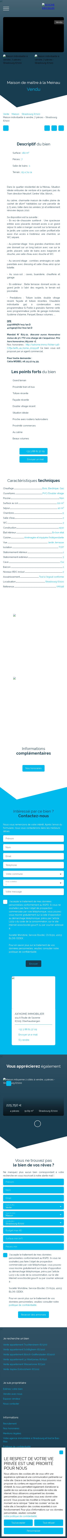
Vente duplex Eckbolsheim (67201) (21, 1369)
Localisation (9, 1221)
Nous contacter (11, 1403)
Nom (8, 847)
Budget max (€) (14, 1230)
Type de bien (10, 1213)
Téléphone (11, 865)
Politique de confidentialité (17, 1446)
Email (8, 856)
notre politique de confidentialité (20, 1516)
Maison (15, 114)
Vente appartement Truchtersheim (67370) (25, 1344)
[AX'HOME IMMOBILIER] (53, 8)
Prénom (10, 838)
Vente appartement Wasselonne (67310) (24, 1364)
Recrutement (10, 1423)
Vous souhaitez (11, 881)
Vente (6, 114)
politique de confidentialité (22, 951)
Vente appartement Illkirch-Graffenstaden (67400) (29, 1354)
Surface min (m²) (14, 1238)
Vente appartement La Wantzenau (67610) (25, 1359)
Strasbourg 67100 (31, 114)
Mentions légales (12, 1433)
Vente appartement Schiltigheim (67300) (24, 1349)
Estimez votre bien (13, 1389)
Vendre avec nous (12, 1394)
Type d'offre (9, 1205)
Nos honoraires (11, 1428)
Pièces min (11, 1246)
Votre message (14, 891)
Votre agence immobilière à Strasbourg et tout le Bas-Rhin (31, 1440)
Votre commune (14, 874)
